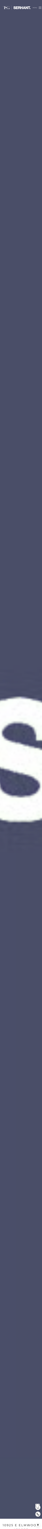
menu (35, 7)
